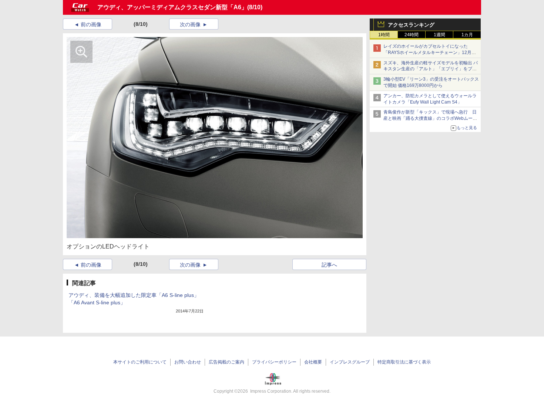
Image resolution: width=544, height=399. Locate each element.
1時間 (384, 34)
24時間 (411, 34)
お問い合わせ (187, 362)
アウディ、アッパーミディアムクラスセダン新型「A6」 (172, 7)
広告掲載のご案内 (226, 362)
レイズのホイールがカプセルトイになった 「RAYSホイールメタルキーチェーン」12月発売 (429, 52)
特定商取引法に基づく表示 (404, 362)
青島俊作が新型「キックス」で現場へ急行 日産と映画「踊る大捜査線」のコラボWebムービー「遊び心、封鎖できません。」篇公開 (430, 118)
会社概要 (313, 362)
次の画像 (190, 24)
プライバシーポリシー (274, 362)
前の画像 (91, 24)
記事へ (329, 265)
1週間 (439, 34)
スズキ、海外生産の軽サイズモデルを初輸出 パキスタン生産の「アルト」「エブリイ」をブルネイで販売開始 (430, 69)
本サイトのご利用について (140, 362)
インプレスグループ (350, 362)
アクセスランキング (411, 25)
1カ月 (467, 34)
